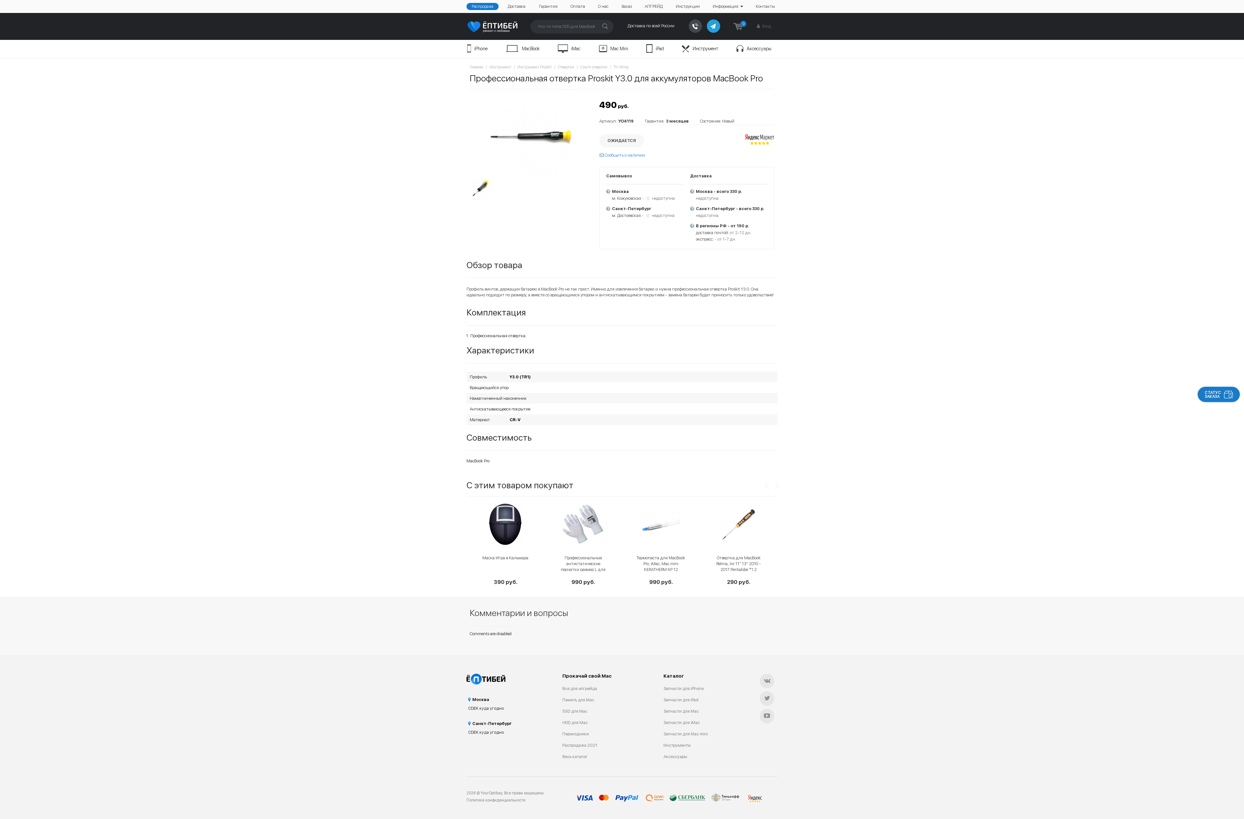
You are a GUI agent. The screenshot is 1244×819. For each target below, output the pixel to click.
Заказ (626, 6)
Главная (476, 67)
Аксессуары (759, 48)
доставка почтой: (712, 232)
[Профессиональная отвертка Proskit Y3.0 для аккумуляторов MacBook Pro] (531, 135)
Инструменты (677, 745)
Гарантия (548, 6)
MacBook (531, 48)
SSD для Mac (574, 711)
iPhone (481, 48)
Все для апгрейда (579, 688)
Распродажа (482, 6)
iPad (660, 48)
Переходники (575, 734)
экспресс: (705, 239)
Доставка (516, 6)
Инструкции (688, 6)
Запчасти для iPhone (683, 688)
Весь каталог (575, 756)
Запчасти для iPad (680, 700)
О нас (603, 6)
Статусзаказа (1213, 394)
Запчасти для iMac (681, 722)
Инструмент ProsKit (534, 67)
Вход (766, 26)
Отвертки (566, 67)
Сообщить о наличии (624, 155)
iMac (576, 48)
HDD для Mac (575, 722)
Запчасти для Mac (681, 711)
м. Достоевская (626, 215)
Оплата (577, 6)
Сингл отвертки (593, 67)
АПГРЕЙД (654, 6)
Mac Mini (619, 48)
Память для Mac (578, 700)
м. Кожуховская (626, 198)
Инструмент (705, 48)
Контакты (765, 6)
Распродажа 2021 (579, 745)
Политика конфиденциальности (495, 800)
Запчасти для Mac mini (685, 734)
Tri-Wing (621, 67)
